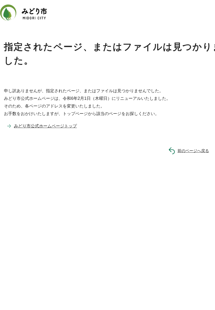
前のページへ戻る (193, 150)
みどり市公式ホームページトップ (45, 126)
